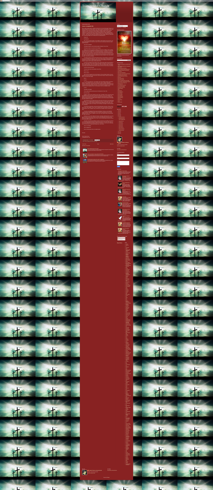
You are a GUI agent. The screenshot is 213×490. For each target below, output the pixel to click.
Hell (126, 326)
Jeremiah (127, 340)
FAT (126, 296)
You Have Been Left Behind (128, 464)
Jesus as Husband (87, 141)
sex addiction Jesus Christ (128, 418)
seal (126, 412)
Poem (126, 385)
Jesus (126, 341)
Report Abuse (119, 242)
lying (126, 369)
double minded (128, 285)
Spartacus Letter (128, 424)
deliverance (127, 278)
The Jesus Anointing (127, 438)
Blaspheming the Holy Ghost (122, 68)
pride (126, 396)
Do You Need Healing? (121, 86)
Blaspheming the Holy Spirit (128, 266)
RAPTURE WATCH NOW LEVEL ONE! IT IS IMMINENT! (95, 159)
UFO (126, 451)
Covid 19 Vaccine (127, 276)
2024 (119, 113)
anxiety (127, 251)
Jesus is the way (128, 349)
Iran (126, 336)
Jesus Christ (92, 141)
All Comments (120, 239)
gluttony (127, 310)
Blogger (108, 477)
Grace (127, 317)
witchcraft (127, 459)
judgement (127, 351)
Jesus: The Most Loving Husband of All (124, 69)
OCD (126, 380)
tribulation (127, 447)
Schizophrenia (128, 411)
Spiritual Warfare (120, 88)
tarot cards (127, 432)
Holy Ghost (127, 327)
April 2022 (120, 126)
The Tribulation (128, 440)
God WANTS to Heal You (126, 222)
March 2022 (121, 127)
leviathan (127, 361)
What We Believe (120, 97)
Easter (127, 288)
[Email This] (95, 140)
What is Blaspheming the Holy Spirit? (93, 148)
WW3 (126, 460)
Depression (127, 284)
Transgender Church (95, 5)
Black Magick (128, 262)
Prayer (127, 392)
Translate (124, 27)
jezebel (127, 350)
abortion (127, 244)
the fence (127, 434)
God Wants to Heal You (121, 87)
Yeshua (127, 461)
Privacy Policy (120, 99)
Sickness (127, 421)
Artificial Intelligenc (127, 254)
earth (126, 287)
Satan (126, 410)
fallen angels (128, 294)
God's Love (127, 315)
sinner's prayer (128, 423)
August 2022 (121, 121)
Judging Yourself (128, 352)
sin (126, 422)
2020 (119, 133)
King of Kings (95, 141)
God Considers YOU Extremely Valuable (124, 81)
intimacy (127, 335)
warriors (127, 457)
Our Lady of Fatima (127, 382)
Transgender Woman (128, 446)
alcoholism (127, 247)
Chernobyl (127, 270)
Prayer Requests (120, 96)
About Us (119, 98)
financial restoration (127, 304)
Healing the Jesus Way (127, 322)
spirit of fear (127, 425)
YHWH (127, 462)
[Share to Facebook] (98, 140)
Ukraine (127, 452)
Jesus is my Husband (127, 346)
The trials (127, 439)
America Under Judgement (128, 250)
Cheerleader (128, 269)
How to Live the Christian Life (122, 82)
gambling (127, 308)
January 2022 (121, 130)
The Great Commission (127, 436)
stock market (127, 430)
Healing (127, 318)
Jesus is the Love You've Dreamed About (124, 73)
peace (127, 383)
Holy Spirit (127, 328)
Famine (127, 295)
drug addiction (128, 286)
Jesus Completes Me (87, 26)
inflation (127, 334)
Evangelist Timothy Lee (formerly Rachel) (123, 143)
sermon (127, 415)
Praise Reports (120, 95)
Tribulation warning (127, 449)
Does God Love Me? (121, 79)
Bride (126, 267)
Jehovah (127, 339)
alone (126, 248)
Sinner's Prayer (120, 94)
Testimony (127, 433)
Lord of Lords (128, 364)
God (126, 311)
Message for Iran (128, 373)
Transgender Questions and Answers (123, 70)
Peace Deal (127, 384)
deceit (127, 277)
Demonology (120, 90)
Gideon (127, 309)
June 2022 (120, 123)
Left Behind (127, 358)
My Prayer (119, 77)
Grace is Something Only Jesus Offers (123, 80)
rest (126, 404)
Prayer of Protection (127, 394)
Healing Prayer (128, 320)
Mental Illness (128, 371)
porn (126, 389)
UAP (126, 450)
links (126, 363)
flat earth (127, 306)
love (126, 365)
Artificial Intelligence (127, 256)
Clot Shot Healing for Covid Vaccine (128, 274)
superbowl (127, 431)
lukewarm (127, 366)
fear (126, 298)
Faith (118, 89)
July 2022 (120, 122)
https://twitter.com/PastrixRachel (122, 149)
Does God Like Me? (121, 78)
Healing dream (128, 319)
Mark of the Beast (128, 370)
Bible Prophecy (128, 260)
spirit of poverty (128, 426)
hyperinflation (128, 329)
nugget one (127, 379)
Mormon (127, 374)
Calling (127, 268)
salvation (127, 409)
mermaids (127, 372)
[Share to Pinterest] (99, 140)
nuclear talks (128, 378)
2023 (119, 114)
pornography (128, 390)
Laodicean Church (127, 355)
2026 (119, 110)
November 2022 (121, 118)
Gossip (127, 316)
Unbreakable (128, 453)
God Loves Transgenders (122, 72)
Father (127, 297)
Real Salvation (128, 400)
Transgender (128, 444)
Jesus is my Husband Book (128, 348)
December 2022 (121, 117)
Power (127, 391)
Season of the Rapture (128, 414)
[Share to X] (97, 140)
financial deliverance (127, 301)
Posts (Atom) (88, 145)
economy (127, 289)
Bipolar (127, 261)
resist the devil (128, 403)
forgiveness (127, 307)
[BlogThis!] (96, 140)
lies (126, 362)
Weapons (127, 458)
